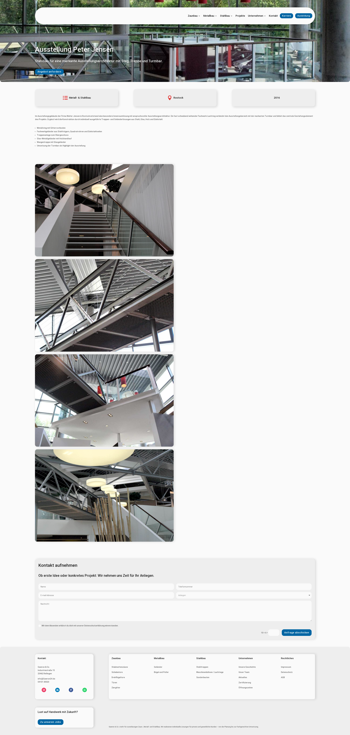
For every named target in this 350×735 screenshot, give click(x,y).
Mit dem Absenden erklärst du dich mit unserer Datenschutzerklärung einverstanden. (80, 626)
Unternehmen (255, 16)
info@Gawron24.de (46, 679)
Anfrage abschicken (296, 632)
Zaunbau (193, 16)
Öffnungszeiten (246, 688)
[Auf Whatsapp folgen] (84, 690)
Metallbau (208, 16)
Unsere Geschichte (247, 667)
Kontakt (273, 16)
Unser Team (244, 672)
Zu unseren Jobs (50, 722)
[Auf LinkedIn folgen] (57, 690)
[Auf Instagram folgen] (44, 690)
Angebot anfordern (49, 71)
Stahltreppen (202, 667)
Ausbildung (303, 15)
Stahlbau (225, 16)
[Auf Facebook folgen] (71, 690)
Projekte (240, 16)
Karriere (286, 15)
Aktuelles (243, 677)
